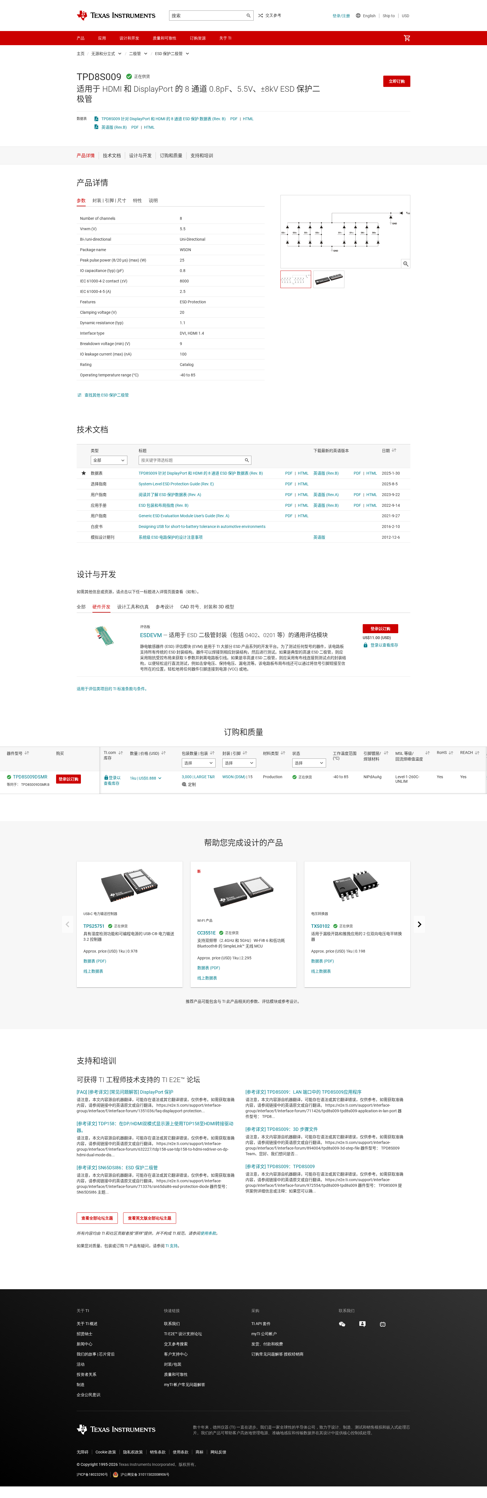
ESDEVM (151, 635)
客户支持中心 (176, 1354)
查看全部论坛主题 (97, 1218)
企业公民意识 (88, 1394)
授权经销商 (294, 1354)
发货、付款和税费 (267, 1344)
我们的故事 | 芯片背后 (96, 1354)
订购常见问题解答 (267, 1354)
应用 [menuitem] (102, 38)
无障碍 (82, 1452)
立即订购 (397, 81)
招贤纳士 (84, 1334)
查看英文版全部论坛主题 (149, 1218)
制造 (81, 1384)
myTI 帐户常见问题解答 (184, 1384)
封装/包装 (172, 1364)
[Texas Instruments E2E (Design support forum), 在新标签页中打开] (362, 1326)
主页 (81, 53)
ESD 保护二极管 (169, 53)
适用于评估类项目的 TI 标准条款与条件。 (113, 689)
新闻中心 (84, 1344)
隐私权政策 (133, 1452)
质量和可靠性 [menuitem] (164, 38)
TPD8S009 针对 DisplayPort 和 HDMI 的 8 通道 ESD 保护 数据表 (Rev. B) (163, 119)
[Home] (116, 15)
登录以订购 (380, 628)
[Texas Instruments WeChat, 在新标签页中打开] (342, 1326)
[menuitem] (407, 38)
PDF (234, 119)
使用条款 (208, 1233)
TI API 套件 (261, 1323)
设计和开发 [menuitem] (129, 38)
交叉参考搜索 (176, 1344)
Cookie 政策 (106, 1452)
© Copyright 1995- (97, 1464)
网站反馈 (218, 1452)
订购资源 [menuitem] (198, 38)
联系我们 (172, 1323)
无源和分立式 (103, 53)
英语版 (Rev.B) (114, 127)
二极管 (135, 53)
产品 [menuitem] (81, 38)
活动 (81, 1364)
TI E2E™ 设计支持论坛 (183, 1334)
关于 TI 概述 (87, 1323)
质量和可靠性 (176, 1374)
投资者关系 (86, 1374)
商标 (199, 1452)
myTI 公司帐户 (264, 1334)
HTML (248, 119)
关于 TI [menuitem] (225, 38)
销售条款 (158, 1452)
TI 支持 (171, 1245)
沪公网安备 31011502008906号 (145, 1475)
